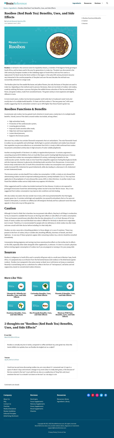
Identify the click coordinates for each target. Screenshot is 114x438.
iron (54, 218)
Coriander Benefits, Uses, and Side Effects (41, 294)
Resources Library (63, 399)
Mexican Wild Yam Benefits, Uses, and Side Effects (65, 315)
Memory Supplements (37, 404)
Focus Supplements (36, 401)
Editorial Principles (10, 413)
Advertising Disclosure (11, 416)
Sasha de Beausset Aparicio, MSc (16, 21)
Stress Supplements (36, 406)
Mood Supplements (36, 409)
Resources (87, 3)
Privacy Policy (52, 432)
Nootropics (34, 399)
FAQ (5, 401)
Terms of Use (62, 432)
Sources (85, 23)
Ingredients (77, 3)
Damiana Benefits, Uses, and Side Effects (16, 314)
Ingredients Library (63, 401)
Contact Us (7, 404)
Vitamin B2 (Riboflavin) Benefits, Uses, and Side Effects (16, 295)
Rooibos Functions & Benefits (92, 18)
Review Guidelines (10, 411)
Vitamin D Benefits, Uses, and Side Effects (65, 294)
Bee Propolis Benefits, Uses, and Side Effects (41, 314)
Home (6, 8)
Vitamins (33, 411)
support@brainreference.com (57, 428)
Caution (85, 20)
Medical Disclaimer (10, 409)
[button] (107, 3)
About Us (7, 399)
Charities (6, 406)
